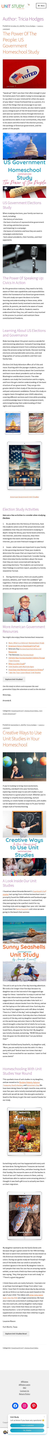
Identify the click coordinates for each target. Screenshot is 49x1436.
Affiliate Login (24, 1384)
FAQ (24, 1388)
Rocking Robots (25, 1082)
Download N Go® (17, 711)
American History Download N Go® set (23, 646)
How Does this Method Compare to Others (25, 669)
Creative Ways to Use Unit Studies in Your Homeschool (22, 738)
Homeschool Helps (31, 711)
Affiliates (24, 1381)
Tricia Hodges (30, 26)
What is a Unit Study (16, 663)
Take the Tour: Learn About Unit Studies (24, 672)
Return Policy (24, 1394)
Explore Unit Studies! (14, 679)
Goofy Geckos (17, 1085)
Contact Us (24, 1391)
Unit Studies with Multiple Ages (21, 666)
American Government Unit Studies (24, 497)
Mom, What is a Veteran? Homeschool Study (26, 643)
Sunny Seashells (22, 909)
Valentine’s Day (33, 1085)
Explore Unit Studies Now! (16, 1333)
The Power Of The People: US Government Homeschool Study (21, 42)
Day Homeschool (26, 655)
